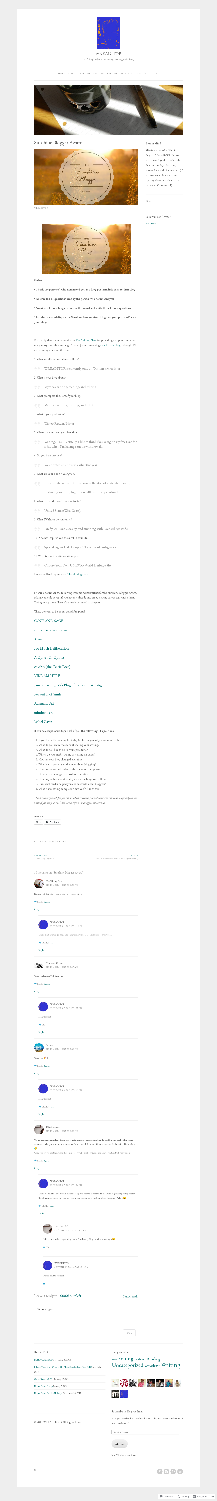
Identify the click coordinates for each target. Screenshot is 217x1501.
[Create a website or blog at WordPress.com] (35, 1470)
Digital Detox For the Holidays (48, 1392)
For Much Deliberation (51, 648)
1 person (47, 1066)
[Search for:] (161, 201)
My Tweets (151, 223)
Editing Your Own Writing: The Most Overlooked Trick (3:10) (63, 1366)
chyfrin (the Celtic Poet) (52, 666)
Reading (98, 73)
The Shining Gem (86, 340)
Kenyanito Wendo (54, 962)
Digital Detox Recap (43, 1385)
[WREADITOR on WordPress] (180, 1471)
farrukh (49, 1044)
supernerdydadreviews (50, 629)
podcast (140, 1359)
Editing (112, 73)
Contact (143, 73)
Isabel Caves (43, 721)
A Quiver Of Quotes (49, 657)
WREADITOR (108, 53)
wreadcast (127, 73)
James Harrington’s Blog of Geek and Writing (68, 684)
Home (61, 73)
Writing (84, 73)
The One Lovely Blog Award (44, 857)
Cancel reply (130, 1296)
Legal (155, 73)
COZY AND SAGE (48, 620)
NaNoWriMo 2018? (43, 1359)
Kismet (39, 639)
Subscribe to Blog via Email (127, 1411)
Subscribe (119, 1443)
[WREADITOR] (160, 1471)
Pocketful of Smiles (48, 694)
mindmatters (43, 712)
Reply (37, 909)
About (72, 73)
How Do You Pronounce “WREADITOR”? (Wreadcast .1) (117, 857)
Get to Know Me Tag (44, 1378)
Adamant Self (44, 703)
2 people (47, 902)
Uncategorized (56, 841)
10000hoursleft (53, 1126)
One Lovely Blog (110, 345)
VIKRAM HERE (47, 675)
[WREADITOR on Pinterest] (173, 1471)
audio (114, 1359)
